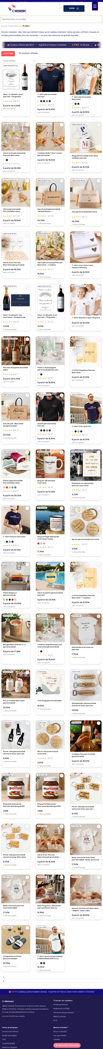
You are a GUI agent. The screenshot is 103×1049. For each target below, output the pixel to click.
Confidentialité (8, 1043)
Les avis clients (59, 1035)
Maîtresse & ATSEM (61, 1008)
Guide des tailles (9, 1035)
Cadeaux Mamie (60, 1004)
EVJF (55, 1020)
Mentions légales (9, 1047)
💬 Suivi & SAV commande (67, 1045)
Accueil (4, 26)
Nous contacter (60, 1031)
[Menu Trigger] (95, 6)
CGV (4, 1039)
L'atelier (56, 1039)
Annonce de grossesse (63, 1012)
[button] (51, 976)
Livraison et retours (10, 1031)
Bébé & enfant (59, 1016)
